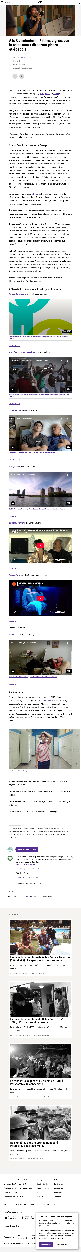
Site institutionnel (22, 1237)
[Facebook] (15, 76)
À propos (40, 1180)
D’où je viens (14, 466)
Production (58, 1184)
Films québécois (42, 832)
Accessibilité (9, 1237)
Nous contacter (43, 1188)
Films (20, 61)
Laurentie (13, 575)
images (61, 832)
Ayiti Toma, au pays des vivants (23, 352)
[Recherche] (79, 3)
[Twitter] (21, 76)
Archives (57, 1197)
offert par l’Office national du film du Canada (42, 453)
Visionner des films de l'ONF (15, 1184)
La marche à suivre (20, 835)
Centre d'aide (42, 1184)
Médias (40, 1193)
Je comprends (45, 1244)
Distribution (58, 1188)
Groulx (56, 94)
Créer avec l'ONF (10, 1193)
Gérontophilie (15, 410)
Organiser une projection (13, 1197)
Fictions (15, 61)
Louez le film (14, 345)
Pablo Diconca (22, 877)
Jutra (42, 94)
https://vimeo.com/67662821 (25, 864)
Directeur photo (24, 832)
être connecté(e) (22, 896)
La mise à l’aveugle (17, 523)
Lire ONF (7, 2)
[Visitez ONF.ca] (44, 2)
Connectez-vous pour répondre (29, 884)
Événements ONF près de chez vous (18, 1188)
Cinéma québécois (36, 829)
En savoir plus (61, 1244)
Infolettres (41, 1197)
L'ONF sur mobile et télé (13, 1212)
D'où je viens (48, 829)
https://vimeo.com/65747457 (30, 869)
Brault (47, 94)
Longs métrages (54, 835)
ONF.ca (16, 90)
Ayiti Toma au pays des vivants (19, 829)
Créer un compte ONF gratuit (15, 1180)
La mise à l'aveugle (33, 835)
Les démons (46, 700)
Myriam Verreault (24, 57)
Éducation (58, 1193)
